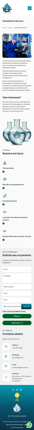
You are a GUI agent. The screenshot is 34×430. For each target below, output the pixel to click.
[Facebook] (13, 390)
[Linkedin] (21, 390)
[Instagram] (17, 390)
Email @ (17, 316)
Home (4, 27)
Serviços (10, 27)
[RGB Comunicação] (26, 424)
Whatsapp (16, 323)
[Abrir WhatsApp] (29, 425)
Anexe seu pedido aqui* (13, 306)
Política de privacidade (18, 416)
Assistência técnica (20, 27)
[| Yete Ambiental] (7, 8)
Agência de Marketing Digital (14, 424)
